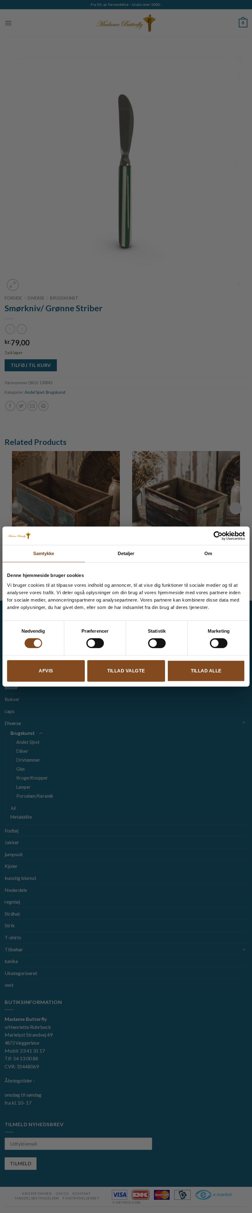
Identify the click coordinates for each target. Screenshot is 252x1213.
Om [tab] (208, 553)
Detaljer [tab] (126, 553)
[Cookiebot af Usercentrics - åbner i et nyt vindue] (218, 535)
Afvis (46, 670)
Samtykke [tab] (43, 553)
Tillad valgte (126, 670)
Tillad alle (206, 670)
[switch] (95, 643)
